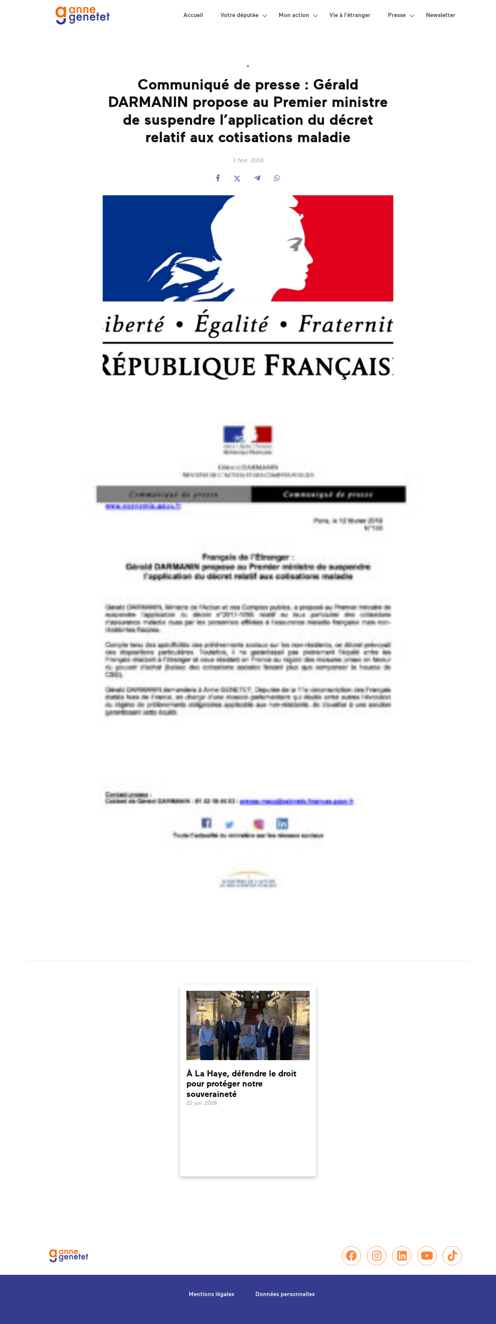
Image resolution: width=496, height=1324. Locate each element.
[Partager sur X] (237, 179)
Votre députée (239, 15)
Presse (397, 15)
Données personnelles (285, 1294)
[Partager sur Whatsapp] (277, 179)
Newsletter (440, 15)
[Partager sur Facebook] (218, 179)
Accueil (193, 15)
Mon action (294, 15)
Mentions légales (211, 1294)
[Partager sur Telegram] (257, 179)
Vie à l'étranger (349, 15)
